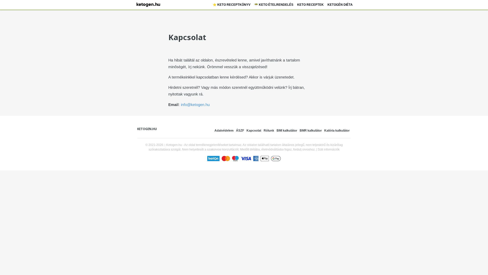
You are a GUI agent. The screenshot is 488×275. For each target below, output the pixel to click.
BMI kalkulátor (287, 130)
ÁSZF (240, 130)
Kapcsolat (253, 130)
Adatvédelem (224, 130)
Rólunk (269, 130)
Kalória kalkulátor (337, 130)
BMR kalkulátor (311, 130)
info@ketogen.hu (195, 105)
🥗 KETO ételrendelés (273, 4)
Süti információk (329, 149)
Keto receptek (310, 4)
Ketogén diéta (340, 4)
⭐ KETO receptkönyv (231, 4)
